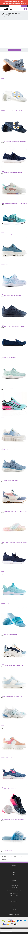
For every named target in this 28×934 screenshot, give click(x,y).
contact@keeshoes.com (18, 3)
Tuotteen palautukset (14, 895)
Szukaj (24, 5)
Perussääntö (14, 882)
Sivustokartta (14, 887)
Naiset (14, 870)
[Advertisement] (14, 34)
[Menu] (25, 9)
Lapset (14, 867)
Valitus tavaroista (14, 897)
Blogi (14, 903)
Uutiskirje (14, 912)
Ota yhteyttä (14, 880)
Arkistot (14, 906)
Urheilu (14, 874)
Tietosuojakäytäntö (14, 885)
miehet (14, 872)
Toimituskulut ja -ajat (14, 893)
